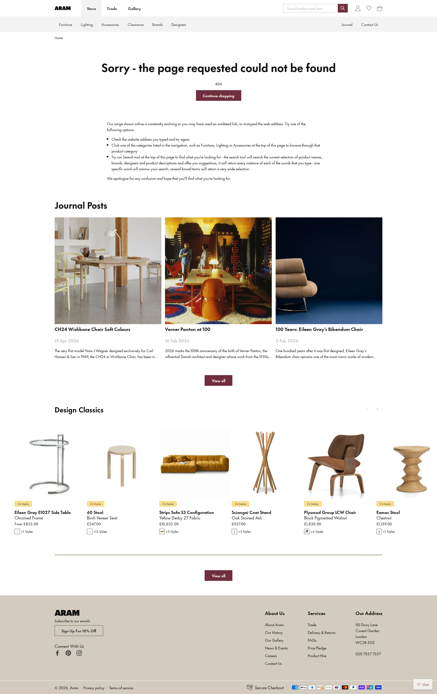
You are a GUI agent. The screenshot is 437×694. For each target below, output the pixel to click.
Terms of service (121, 687)
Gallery (134, 8)
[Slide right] (377, 409)
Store (91, 8)
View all (218, 380)
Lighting (87, 24)
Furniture (65, 24)
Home (59, 38)
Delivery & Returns (321, 632)
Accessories (110, 24)
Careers (271, 655)
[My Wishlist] (368, 8)
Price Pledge (317, 648)
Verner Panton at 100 (187, 329)
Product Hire (317, 655)
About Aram (274, 624)
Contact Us (273, 663)
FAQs (312, 640)
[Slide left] (367, 409)
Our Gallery (274, 640)
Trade (112, 8)
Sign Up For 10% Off (78, 630)
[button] (315, 8)
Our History (274, 632)
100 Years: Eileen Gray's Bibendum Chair (319, 329)
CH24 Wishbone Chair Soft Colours (92, 329)
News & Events (276, 648)
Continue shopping (218, 95)
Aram (74, 687)
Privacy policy (93, 687)
